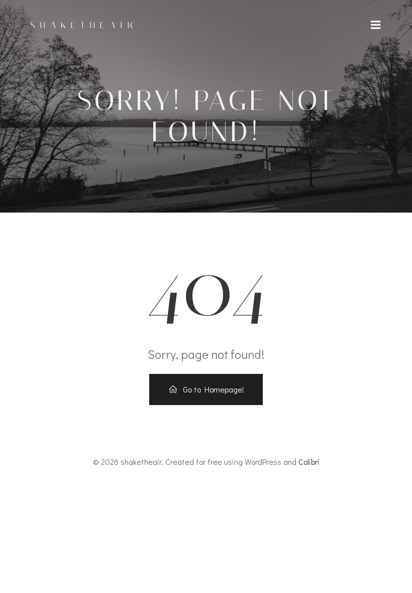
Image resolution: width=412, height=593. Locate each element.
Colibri (309, 461)
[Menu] (375, 25)
